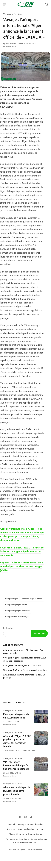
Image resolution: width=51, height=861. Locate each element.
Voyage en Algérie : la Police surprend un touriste (25, 670)
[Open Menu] (4, 4)
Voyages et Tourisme (12, 13)
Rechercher (8, 628)
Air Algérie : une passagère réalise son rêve (22, 665)
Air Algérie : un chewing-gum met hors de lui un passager (24, 676)
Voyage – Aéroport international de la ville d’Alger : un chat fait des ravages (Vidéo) (22, 566)
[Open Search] (46, 4)
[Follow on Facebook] (20, 817)
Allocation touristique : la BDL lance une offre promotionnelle (23, 651)
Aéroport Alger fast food (32, 598)
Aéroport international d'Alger (17, 616)
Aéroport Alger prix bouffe (16, 604)
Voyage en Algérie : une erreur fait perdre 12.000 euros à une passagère (24, 659)
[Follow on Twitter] (31, 817)
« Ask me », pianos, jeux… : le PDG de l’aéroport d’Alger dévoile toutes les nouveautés (22, 551)
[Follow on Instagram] (25, 817)
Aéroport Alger (11, 598)
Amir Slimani (11, 43)
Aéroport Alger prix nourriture (17, 610)
